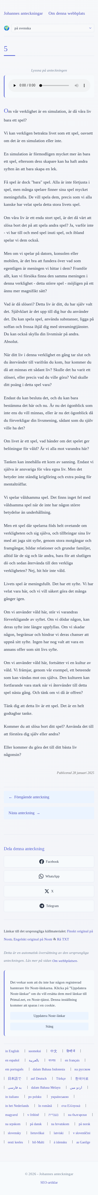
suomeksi (35, 1051)
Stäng (49, 1026)
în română (45, 1106)
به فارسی (15, 1087)
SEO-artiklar (49, 1183)
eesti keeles (15, 1142)
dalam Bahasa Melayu (45, 1087)
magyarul (11, 1115)
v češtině (33, 1115)
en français (72, 1060)
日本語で (14, 1078)
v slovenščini (81, 1133)
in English (12, 1051)
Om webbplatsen (64, 960)
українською (60, 1097)
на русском (82, 1069)
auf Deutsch (39, 1078)
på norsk (84, 1124)
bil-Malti (38, 1142)
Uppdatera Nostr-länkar (49, 1016)
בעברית (54, 1115)
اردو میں (76, 1087)
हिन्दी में (71, 1051)
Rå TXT (63, 939)
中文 (53, 1051)
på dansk (36, 1124)
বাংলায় (52, 1060)
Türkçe (61, 1078)
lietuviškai (37, 1133)
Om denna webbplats (67, 13)
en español (12, 1060)
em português (14, 1069)
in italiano (12, 1097)
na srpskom (12, 1124)
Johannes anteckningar (23, 13)
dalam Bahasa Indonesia (49, 1069)
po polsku (34, 1097)
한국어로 (81, 1078)
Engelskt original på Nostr (33, 939)
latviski (59, 1133)
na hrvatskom (60, 1124)
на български (77, 1115)
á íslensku (60, 1142)
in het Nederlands (17, 1106)
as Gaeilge (83, 1142)
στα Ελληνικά (70, 1106)
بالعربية (34, 1060)
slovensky (14, 1133)
